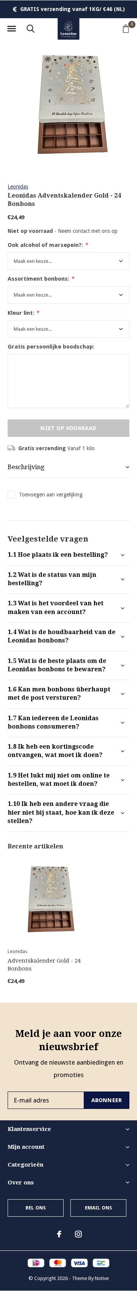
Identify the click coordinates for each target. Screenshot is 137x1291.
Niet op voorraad (68, 428)
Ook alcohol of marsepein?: (48, 245)
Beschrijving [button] (26, 467)
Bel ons (35, 1208)
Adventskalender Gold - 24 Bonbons (44, 964)
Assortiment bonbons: (41, 278)
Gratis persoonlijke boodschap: (51, 346)
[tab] (68, 555)
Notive (102, 1278)
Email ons (98, 1208)
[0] (126, 28)
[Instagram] (78, 1234)
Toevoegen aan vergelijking (51, 495)
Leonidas (18, 187)
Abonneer (106, 1100)
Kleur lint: (23, 312)
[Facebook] (59, 1234)
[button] (11, 29)
